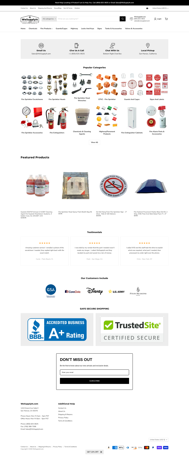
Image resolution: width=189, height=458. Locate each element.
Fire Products (46, 28)
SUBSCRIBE (94, 381)
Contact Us (24, 8)
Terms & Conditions (65, 421)
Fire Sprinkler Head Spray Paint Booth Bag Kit (75, 212)
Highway (74, 28)
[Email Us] (41, 49)
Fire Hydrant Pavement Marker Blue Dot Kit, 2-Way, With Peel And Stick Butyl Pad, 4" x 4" (151, 213)
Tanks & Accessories (113, 28)
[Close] (101, 452)
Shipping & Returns (65, 414)
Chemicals (33, 28)
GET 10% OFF (93, 452)
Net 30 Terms (68, 8)
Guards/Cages (61, 28)
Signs (99, 28)
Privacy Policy (63, 418)
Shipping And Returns (45, 8)
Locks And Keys (87, 28)
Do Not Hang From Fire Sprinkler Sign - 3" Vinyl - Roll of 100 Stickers (111, 213)
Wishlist (77, 8)
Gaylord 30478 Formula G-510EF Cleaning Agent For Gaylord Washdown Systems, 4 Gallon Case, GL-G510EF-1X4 (36, 214)
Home (23, 28)
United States (159, 8)
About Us (33, 8)
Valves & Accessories (133, 28)
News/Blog (57, 8)
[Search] (123, 18)
